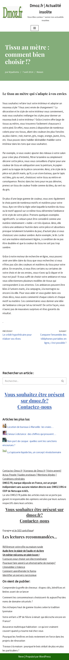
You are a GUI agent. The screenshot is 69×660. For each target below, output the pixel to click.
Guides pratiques (27, 474)
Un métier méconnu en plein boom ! (21, 554)
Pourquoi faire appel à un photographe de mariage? (29, 563)
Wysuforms (14, 72)
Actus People (10, 474)
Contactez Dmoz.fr (12, 470)
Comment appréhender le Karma (19, 571)
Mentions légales (46, 474)
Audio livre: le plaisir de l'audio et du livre (23, 550)
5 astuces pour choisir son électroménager (25, 558)
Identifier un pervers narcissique (20, 575)
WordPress (45, 656)
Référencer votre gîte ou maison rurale (23, 546)
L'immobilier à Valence (14, 567)
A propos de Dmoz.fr (34, 470)
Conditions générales (14, 478)
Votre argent (53, 470)
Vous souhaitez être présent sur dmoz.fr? (34, 400)
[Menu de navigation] (35, 28)
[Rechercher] (62, 381)
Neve (21, 656)
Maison (40, 72)
